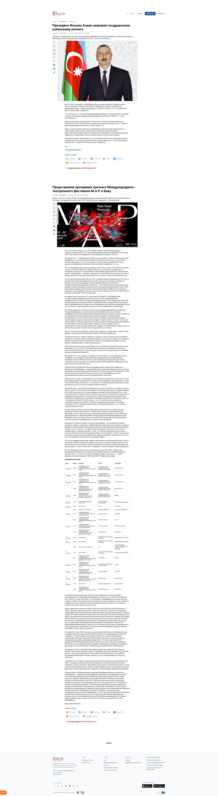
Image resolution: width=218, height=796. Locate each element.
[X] (62, 786)
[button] (54, 42)
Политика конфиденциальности (156, 762)
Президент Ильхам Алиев (73, 150)
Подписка (128, 760)
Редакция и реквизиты (110, 762)
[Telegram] (69, 786)
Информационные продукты (133, 762)
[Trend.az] (58, 13)
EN (157, 792)
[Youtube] (65, 786)
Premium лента (86, 762)
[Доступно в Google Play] (159, 786)
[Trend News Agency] (58, 759)
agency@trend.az (57, 774)
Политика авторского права (155, 765)
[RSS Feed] (77, 786)
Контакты (106, 765)
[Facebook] (58, 786)
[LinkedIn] (73, 786)
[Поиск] (128, 13)
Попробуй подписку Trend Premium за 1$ (81, 168)
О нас (105, 760)
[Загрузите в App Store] (147, 786)
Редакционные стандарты (111, 767)
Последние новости (87, 760)
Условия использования (153, 760)
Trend (113, 108)
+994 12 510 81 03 (57, 772)
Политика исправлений (110, 770)
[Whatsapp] (54, 786)
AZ (160, 792)
